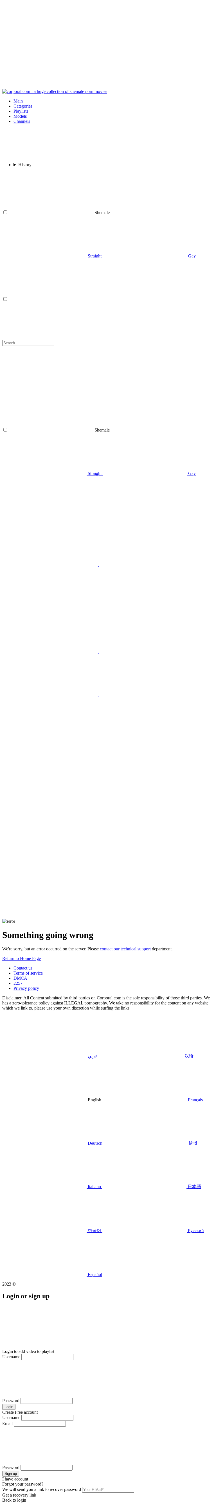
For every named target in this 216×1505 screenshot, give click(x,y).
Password (10, 1400)
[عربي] (56, 608)
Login (8, 1407)
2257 (18, 983)
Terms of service (28, 973)
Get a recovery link (19, 1495)
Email (7, 1423)
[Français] (56, 651)
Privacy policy (26, 988)
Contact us (23, 968)
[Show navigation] (108, 45)
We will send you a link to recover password (41, 1489)
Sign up (10, 1473)
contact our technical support (125, 948)
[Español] (141, 738)
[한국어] (56, 738)
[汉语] (141, 608)
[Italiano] (56, 694)
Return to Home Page (21, 958)
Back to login (14, 1500)
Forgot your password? (22, 1484)
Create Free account (20, 1412)
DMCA (20, 978)
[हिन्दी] (141, 651)
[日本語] (141, 694)
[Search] (108, 875)
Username (11, 1356)
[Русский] (56, 564)
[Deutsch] (56, 781)
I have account (15, 1479)
